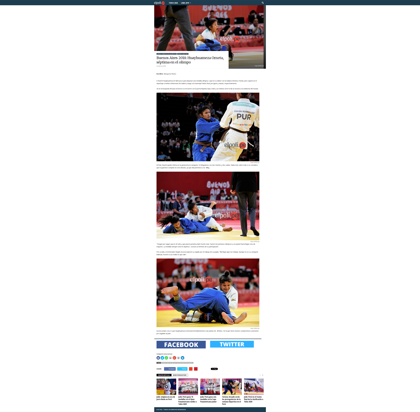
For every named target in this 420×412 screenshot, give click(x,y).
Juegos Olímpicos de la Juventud (166, 54)
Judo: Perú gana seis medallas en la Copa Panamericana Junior (208, 399)
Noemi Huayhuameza (187, 363)
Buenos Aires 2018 (183, 54)
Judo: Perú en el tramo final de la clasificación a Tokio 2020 (253, 399)
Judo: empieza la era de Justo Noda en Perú (166, 398)
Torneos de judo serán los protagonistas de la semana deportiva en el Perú (231, 400)
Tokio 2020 (173, 3)
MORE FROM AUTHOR (179, 375)
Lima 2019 (185, 3)
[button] (262, 2)
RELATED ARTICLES (164, 375)
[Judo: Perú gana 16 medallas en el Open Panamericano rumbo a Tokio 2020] (188, 387)
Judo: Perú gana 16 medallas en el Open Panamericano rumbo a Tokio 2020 (187, 400)
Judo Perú (176, 363)
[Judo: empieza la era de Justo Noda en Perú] (166, 387)
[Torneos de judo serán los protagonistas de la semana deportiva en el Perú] (232, 387)
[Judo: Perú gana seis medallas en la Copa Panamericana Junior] (210, 387)
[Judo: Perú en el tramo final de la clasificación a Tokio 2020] (254, 387)
